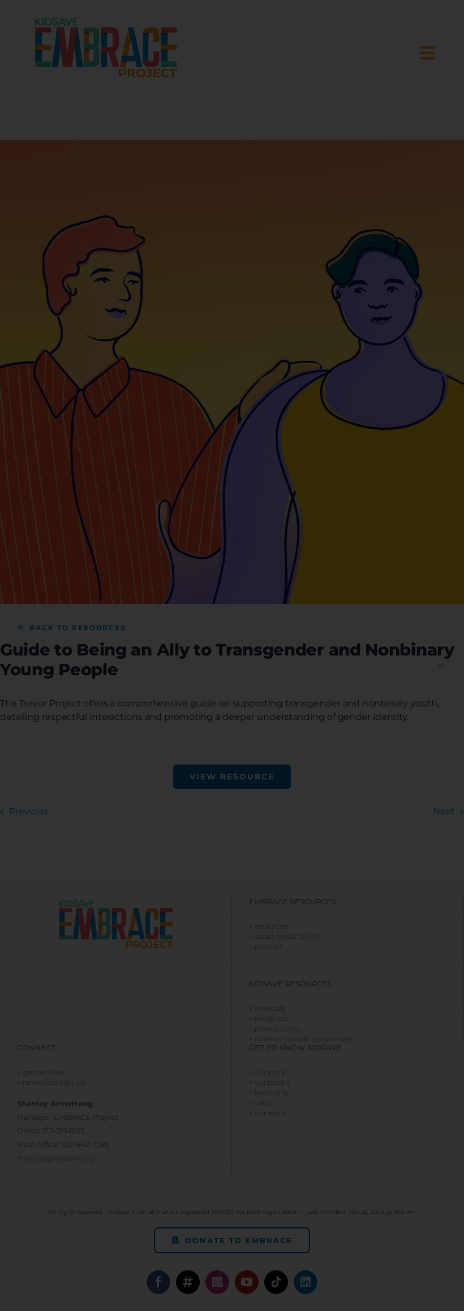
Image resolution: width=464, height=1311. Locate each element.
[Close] (440, 666)
